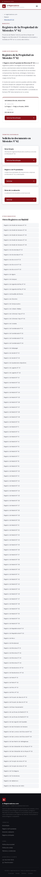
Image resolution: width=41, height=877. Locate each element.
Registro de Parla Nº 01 (11, 677)
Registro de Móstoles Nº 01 (12, 648)
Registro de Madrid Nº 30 (12, 520)
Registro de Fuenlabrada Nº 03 (13, 338)
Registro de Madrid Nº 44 (12, 589)
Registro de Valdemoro (11, 781)
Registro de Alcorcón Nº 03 (12, 269)
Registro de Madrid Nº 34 (12, 540)
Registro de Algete (9, 274)
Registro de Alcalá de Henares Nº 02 (15, 230)
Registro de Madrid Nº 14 (11, 441)
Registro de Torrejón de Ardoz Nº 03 (15, 766)
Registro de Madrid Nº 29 (12, 515)
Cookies (18, 873)
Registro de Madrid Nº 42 (12, 579)
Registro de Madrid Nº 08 (12, 412)
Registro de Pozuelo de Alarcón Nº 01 (15, 697)
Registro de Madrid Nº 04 (12, 392)
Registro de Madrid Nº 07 (12, 407)
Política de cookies (7, 848)
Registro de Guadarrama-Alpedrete (15, 363)
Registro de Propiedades (9, 829)
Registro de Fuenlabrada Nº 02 (13, 333)
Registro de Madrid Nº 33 (12, 535)
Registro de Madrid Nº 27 (11, 505)
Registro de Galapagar (11, 348)
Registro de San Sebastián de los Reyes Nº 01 (18, 746)
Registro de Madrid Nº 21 (11, 476)
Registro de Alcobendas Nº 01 (13, 250)
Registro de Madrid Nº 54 (12, 618)
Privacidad (11, 873)
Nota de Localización (8, 832)
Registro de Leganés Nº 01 (12, 368)
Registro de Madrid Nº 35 (12, 545)
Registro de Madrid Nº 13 (11, 436)
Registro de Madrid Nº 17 (11, 456)
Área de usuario (8, 862)
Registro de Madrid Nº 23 (12, 486)
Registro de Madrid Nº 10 (11, 422)
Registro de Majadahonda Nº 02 (14, 633)
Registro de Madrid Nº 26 (12, 500)
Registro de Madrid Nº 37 (11, 555)
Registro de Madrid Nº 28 (12, 510)
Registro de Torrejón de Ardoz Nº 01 (15, 756)
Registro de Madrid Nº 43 (12, 584)
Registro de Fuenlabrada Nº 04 (13, 343)
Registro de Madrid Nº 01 (11, 377)
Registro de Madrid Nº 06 (12, 402)
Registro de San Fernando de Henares (15, 727)
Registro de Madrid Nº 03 (12, 387)
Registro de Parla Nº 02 (11, 682)
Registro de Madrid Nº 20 (12, 471)
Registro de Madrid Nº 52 (12, 609)
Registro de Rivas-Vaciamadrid (13, 707)
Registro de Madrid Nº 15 (11, 446)
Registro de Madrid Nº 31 (11, 525)
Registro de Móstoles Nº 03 (12, 658)
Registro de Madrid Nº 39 (12, 564)
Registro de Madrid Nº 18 (11, 461)
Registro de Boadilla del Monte (13, 294)
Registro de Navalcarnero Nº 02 (14, 673)
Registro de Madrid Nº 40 (12, 569)
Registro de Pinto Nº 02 (11, 692)
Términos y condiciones (9, 851)
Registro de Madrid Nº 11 (11, 427)
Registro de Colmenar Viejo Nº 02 (14, 318)
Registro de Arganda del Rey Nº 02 (15, 289)
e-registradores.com (10, 14)
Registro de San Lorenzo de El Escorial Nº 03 (18, 736)
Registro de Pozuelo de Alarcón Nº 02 (15, 702)
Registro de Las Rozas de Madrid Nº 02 (16, 717)
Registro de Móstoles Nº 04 (12, 663)
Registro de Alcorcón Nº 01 (12, 259)
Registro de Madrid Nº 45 (12, 594)
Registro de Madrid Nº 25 (12, 495)
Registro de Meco (9, 638)
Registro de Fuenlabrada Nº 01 (13, 328)
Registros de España (8, 835)
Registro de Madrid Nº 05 (12, 397)
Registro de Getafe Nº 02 (12, 358)
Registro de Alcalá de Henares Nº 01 (15, 225)
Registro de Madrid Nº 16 (11, 451)
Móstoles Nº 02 (9, 20)
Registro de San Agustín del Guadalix (15, 722)
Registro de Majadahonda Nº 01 (14, 628)
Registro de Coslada (10, 323)
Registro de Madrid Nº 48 (12, 604)
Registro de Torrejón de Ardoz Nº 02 (15, 761)
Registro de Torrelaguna (11, 771)
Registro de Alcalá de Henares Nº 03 (15, 235)
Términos (23, 873)
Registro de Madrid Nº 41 (11, 574)
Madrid (6, 17)
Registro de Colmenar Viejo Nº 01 (14, 314)
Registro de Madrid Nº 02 (12, 382)
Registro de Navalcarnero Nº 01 (13, 668)
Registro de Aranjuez (10, 279)
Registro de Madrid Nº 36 (12, 550)
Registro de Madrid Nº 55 (12, 623)
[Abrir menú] (37, 6)
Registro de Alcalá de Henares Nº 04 (15, 240)
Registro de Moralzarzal (11, 643)
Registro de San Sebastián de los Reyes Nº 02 (18, 751)
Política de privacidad (8, 844)
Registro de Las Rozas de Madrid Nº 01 (16, 712)
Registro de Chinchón (10, 299)
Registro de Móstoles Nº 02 (12, 653)
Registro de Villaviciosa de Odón (14, 786)
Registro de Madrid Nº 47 (12, 599)
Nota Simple (5, 825)
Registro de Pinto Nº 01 (11, 687)
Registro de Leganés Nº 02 (12, 373)
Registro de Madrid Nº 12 (11, 432)
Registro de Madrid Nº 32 (12, 530)
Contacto (30, 873)
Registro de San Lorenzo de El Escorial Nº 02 (18, 732)
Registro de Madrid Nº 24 (12, 491)
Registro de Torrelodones (12, 776)
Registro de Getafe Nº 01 (11, 353)
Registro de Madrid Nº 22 (12, 481)
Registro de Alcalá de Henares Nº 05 (15, 245)
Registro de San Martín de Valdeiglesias (16, 741)
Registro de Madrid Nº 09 (12, 417)
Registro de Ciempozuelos (12, 304)
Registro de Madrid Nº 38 (12, 559)
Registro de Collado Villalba (12, 309)
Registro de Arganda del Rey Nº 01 (14, 284)
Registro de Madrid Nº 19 (11, 466)
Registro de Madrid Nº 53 (12, 614)
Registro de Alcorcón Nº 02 (12, 264)
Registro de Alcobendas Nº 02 (13, 255)
